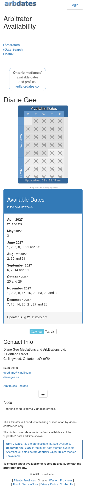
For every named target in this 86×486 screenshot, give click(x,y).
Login (74, 5)
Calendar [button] (37, 331)
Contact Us (67, 484)
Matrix (9, 54)
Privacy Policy (49, 484)
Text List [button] (50, 331)
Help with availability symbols (44, 187)
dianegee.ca (11, 377)
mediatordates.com (28, 86)
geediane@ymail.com (17, 372)
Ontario (12, 37)
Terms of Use (30, 484)
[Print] (43, 394)
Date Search (14, 49)
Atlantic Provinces (25, 480)
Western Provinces (60, 480)
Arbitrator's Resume (15, 386)
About (16, 484)
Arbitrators (13, 44)
